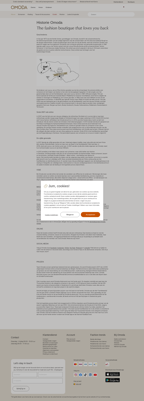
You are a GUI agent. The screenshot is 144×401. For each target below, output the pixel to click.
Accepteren (90, 215)
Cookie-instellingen (51, 215)
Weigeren (70, 215)
